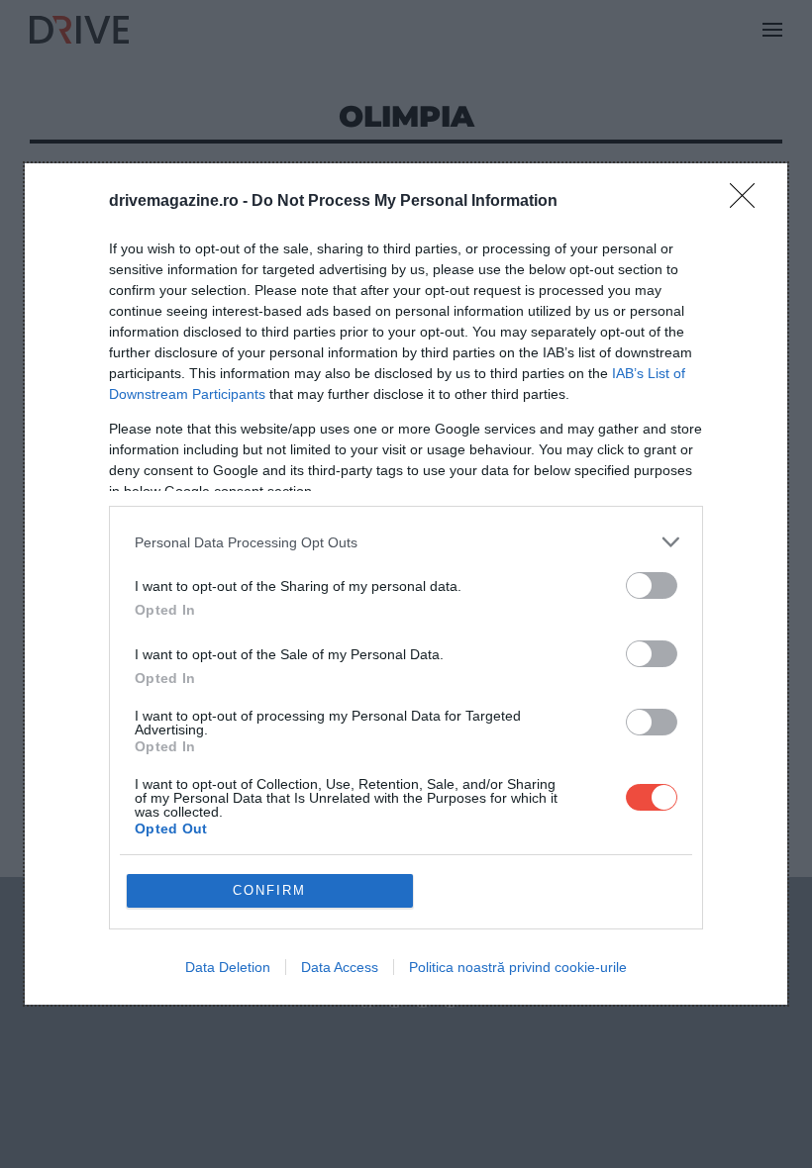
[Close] (748, 202)
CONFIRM (269, 890)
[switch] (651, 585)
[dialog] (406, 584)
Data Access (339, 967)
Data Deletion (227, 967)
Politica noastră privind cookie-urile (518, 967)
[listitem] (406, 542)
